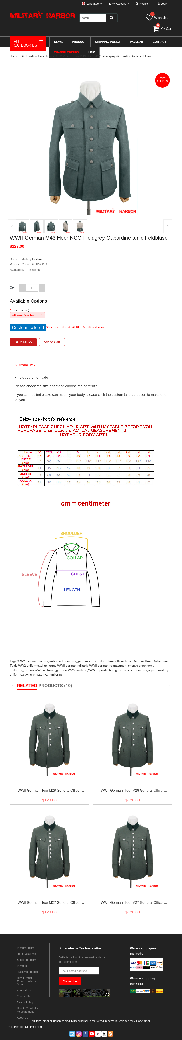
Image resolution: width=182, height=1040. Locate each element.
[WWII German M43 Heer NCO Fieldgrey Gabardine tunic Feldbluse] (22, 226)
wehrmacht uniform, (63, 661)
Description (25, 365)
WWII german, (99, 665)
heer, (111, 661)
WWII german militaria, (73, 665)
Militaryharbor (141, 1021)
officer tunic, (124, 661)
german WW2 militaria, (72, 670)
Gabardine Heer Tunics (38, 56)
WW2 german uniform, (33, 661)
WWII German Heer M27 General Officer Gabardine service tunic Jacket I (132, 903)
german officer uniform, (131, 670)
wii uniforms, (48, 665)
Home (14, 56)
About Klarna (25, 990)
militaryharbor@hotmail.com (25, 1026)
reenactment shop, (122, 665)
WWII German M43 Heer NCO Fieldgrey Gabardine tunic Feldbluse (106, 56)
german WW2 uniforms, (39, 670)
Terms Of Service (27, 953)
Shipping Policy (26, 959)
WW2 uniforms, (29, 665)
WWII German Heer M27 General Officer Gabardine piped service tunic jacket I (49, 903)
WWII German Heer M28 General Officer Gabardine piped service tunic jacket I (49, 791)
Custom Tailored (28, 327)
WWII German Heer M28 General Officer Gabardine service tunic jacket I (132, 791)
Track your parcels (28, 971)
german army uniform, (92, 661)
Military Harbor (31, 259)
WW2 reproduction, (101, 670)
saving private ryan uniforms (43, 674)
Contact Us (23, 996)
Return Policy (25, 1002)
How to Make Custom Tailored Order (27, 981)
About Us (22, 1017)
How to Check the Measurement (27, 1010)
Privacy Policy (25, 947)
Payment (22, 965)
